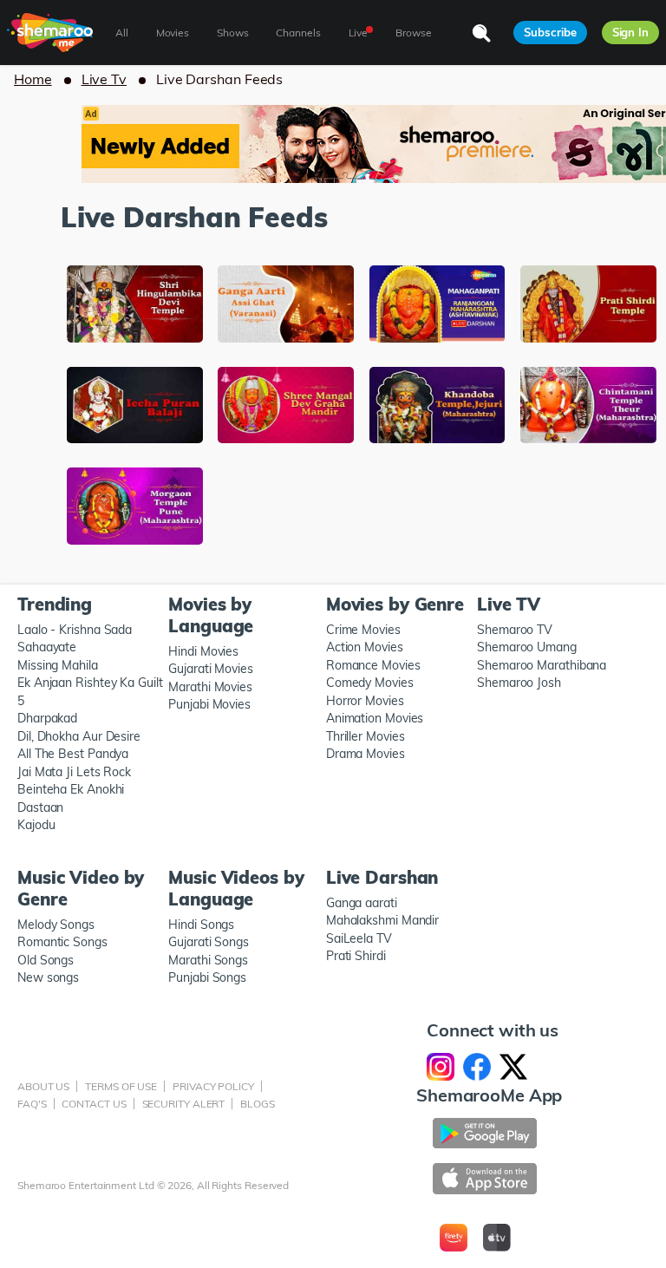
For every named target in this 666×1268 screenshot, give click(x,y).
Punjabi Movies (209, 704)
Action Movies (364, 647)
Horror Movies (365, 701)
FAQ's (32, 1103)
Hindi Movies (203, 651)
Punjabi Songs (207, 977)
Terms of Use (121, 1086)
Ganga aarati (361, 903)
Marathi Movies (210, 687)
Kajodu (36, 825)
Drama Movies (365, 753)
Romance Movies (373, 665)
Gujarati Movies (210, 668)
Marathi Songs (208, 960)
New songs (48, 977)
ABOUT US (43, 1086)
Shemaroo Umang (527, 647)
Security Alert (183, 1103)
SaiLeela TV (359, 938)
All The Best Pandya (72, 753)
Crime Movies (363, 629)
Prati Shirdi (356, 956)
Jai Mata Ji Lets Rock (74, 772)
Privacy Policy (213, 1086)
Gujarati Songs (208, 942)
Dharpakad (47, 718)
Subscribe (550, 32)
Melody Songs (56, 924)
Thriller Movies (365, 736)
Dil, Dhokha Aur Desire (78, 736)
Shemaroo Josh (519, 682)
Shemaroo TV (514, 629)
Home (33, 79)
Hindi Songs (201, 924)
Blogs (257, 1103)
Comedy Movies (370, 682)
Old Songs (45, 960)
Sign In (630, 32)
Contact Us (94, 1103)
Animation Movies (375, 718)
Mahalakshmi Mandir (382, 920)
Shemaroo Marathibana (541, 665)
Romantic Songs (62, 942)
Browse (413, 32)
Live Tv (104, 79)
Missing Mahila (57, 665)
